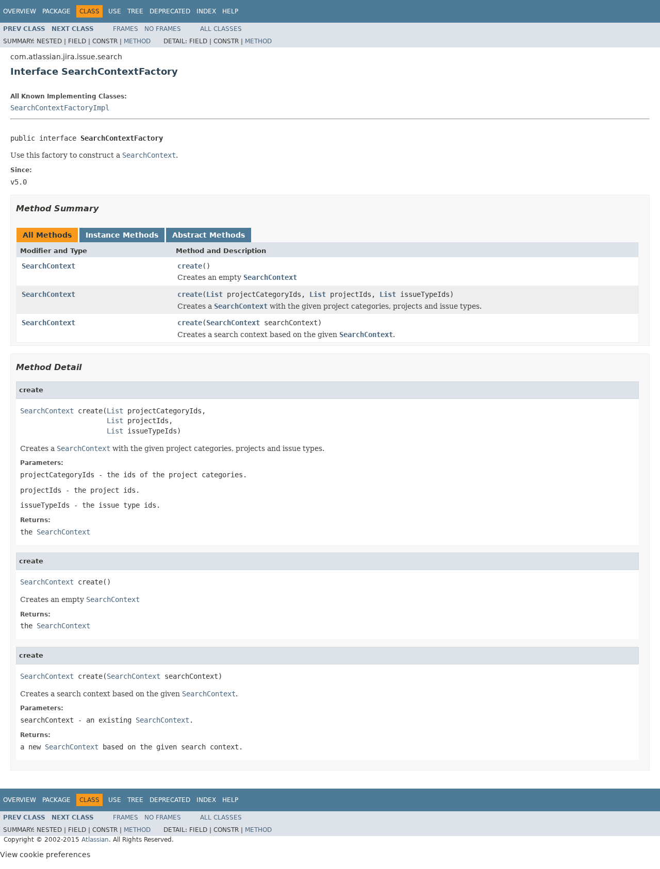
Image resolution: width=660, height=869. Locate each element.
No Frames (162, 28)
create (189, 266)
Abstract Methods (208, 235)
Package (56, 11)
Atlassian (95, 839)
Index (206, 11)
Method (137, 41)
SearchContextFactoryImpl (59, 108)
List (214, 294)
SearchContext (48, 266)
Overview (19, 11)
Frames (125, 28)
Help (230, 11)
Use (114, 11)
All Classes (221, 28)
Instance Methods (122, 235)
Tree (135, 11)
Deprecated (170, 11)
